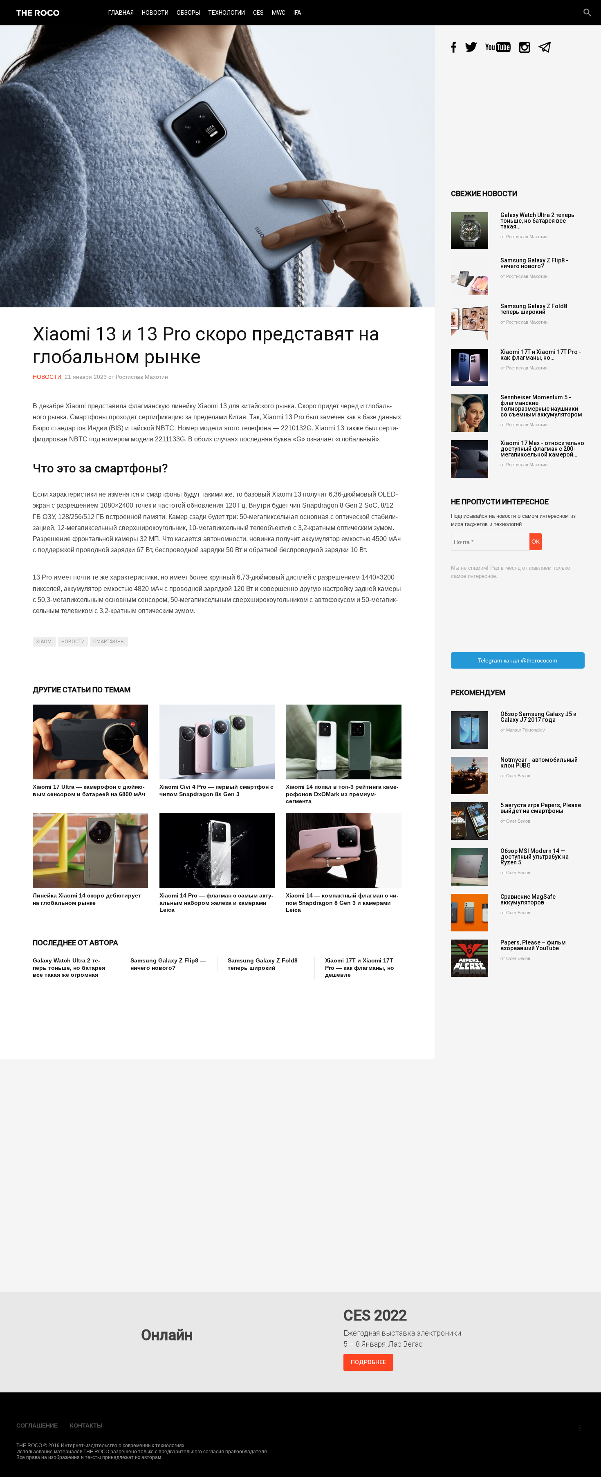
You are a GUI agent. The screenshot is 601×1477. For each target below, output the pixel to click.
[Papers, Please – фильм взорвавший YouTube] (470, 958)
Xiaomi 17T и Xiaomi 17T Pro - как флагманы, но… (540, 355)
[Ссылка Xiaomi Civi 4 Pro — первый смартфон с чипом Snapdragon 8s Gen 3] (217, 742)
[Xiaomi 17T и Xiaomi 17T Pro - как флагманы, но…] (470, 368)
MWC (278, 12)
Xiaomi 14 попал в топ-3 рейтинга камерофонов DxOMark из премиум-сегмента (342, 793)
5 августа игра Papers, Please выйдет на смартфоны (540, 808)
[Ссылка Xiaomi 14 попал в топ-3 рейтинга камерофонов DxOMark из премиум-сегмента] (343, 742)
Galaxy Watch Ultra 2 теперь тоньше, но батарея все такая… (537, 221)
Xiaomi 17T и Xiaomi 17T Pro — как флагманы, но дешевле (359, 967)
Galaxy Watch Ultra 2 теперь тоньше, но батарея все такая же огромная (69, 967)
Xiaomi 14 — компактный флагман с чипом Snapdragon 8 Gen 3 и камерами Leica (342, 902)
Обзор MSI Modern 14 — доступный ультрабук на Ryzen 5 (534, 857)
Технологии (226, 12)
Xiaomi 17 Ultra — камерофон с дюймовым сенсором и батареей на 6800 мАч (89, 790)
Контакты (86, 1425)
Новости (155, 12)
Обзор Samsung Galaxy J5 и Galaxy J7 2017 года (538, 717)
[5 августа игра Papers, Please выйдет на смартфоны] (470, 821)
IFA (297, 12)
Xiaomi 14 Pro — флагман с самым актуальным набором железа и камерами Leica (216, 902)
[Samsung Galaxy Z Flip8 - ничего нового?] (470, 276)
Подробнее (368, 1362)
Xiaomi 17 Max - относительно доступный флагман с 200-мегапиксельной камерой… (542, 449)
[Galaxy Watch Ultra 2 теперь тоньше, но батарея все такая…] (470, 231)
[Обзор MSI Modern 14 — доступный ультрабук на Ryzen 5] (470, 867)
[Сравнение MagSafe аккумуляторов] (470, 912)
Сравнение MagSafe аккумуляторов (528, 899)
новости (73, 642)
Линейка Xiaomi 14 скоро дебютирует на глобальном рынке (87, 899)
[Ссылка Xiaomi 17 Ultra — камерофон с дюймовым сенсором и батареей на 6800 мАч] (90, 742)
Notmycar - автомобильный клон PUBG (539, 762)
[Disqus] (219, 1169)
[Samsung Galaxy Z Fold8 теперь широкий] (470, 322)
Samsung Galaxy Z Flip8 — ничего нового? (168, 964)
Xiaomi (44, 642)
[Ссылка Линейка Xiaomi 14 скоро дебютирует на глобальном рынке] (90, 850)
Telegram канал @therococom (517, 660)
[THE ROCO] (38, 12)
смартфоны (109, 642)
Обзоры (188, 12)
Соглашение (37, 1425)
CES (258, 12)
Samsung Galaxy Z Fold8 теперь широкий (263, 964)
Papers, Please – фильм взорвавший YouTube (533, 945)
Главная (121, 12)
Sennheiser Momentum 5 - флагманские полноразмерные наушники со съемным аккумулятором (541, 406)
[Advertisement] (181, 1013)
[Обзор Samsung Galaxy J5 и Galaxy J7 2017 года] (470, 730)
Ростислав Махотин (142, 377)
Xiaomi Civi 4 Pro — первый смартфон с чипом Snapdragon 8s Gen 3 (216, 790)
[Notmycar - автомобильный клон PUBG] (470, 775)
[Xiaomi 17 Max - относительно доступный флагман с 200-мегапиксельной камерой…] (470, 459)
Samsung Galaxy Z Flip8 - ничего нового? (534, 263)
